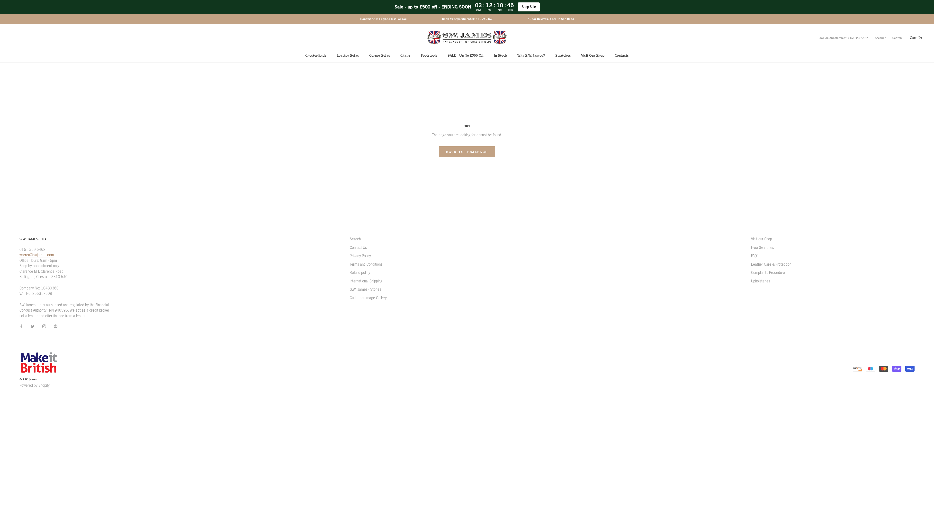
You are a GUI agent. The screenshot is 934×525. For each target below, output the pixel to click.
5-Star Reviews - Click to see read (551, 19)
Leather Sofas (348, 55)
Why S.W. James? (531, 55)
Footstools (429, 55)
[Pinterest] (55, 326)
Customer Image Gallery (368, 298)
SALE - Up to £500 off (466, 55)
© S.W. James (28, 379)
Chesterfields (315, 55)
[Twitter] (33, 326)
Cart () (916, 37)
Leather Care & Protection (771, 264)
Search (897, 38)
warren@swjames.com (36, 255)
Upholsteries (760, 281)
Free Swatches (762, 247)
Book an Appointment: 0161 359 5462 (842, 38)
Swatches (563, 55)
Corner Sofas (379, 55)
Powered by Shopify (34, 385)
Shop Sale (529, 7)
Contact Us (358, 247)
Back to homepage (467, 152)
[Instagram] (44, 326)
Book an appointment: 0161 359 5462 (467, 19)
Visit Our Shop (592, 55)
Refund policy (360, 272)
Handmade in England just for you (383, 19)
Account (880, 38)
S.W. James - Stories (365, 289)
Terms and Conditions (366, 264)
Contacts (622, 55)
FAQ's (755, 256)
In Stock (500, 55)
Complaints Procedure (768, 272)
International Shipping (366, 281)
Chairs (405, 55)
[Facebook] (21, 326)
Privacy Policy (360, 256)
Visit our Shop (761, 239)
